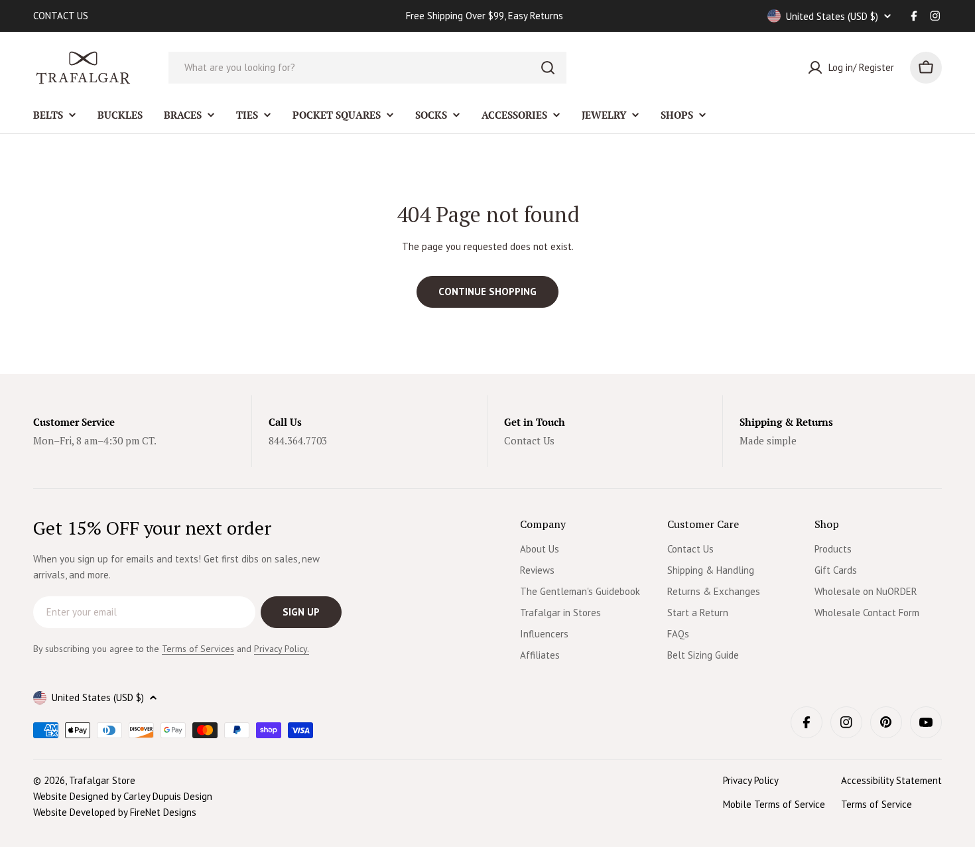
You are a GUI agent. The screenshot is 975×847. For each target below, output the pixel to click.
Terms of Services (198, 649)
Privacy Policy (751, 780)
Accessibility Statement (891, 780)
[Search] (548, 68)
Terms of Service (876, 804)
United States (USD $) (832, 16)
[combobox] (367, 68)
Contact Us (529, 440)
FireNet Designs (163, 812)
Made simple (768, 440)
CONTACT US (60, 15)
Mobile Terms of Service (774, 804)
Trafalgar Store (102, 780)
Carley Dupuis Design (167, 796)
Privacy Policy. (281, 649)
